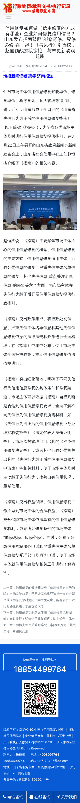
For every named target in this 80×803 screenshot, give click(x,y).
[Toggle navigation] (8, 18)
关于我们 (68, 796)
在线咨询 (41, 796)
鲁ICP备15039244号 (34, 779)
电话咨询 (14, 796)
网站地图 (24, 773)
